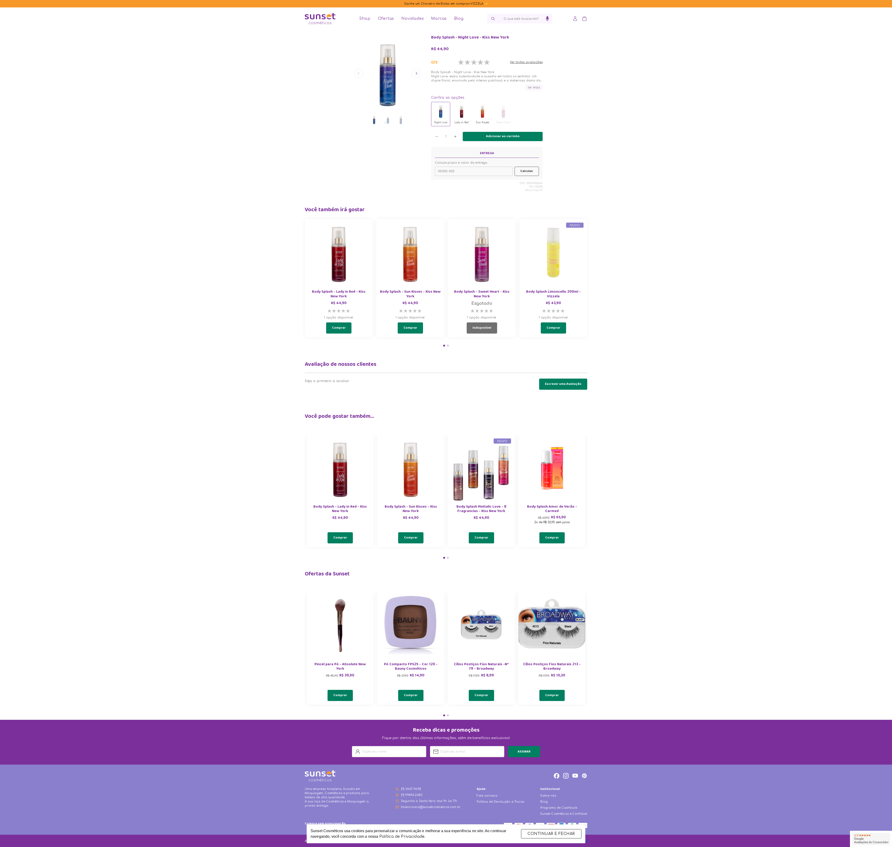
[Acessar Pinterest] (584, 776)
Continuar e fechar (551, 834)
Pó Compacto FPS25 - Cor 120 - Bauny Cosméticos (411, 666)
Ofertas (386, 18)
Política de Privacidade (401, 836)
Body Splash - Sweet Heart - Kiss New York (481, 294)
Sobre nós (548, 795)
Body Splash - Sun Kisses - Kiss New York (410, 294)
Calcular (526, 171)
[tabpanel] (340, 491)
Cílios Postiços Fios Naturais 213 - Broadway (552, 666)
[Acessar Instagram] (566, 776)
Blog (458, 18)
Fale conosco (487, 795)
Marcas (439, 18)
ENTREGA (487, 153)
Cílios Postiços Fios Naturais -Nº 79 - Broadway (481, 666)
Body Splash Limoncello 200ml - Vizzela (553, 294)
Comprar (339, 328)
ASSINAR (524, 752)
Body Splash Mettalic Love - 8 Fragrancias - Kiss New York (481, 509)
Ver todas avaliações (526, 62)
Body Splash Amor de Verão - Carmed (552, 509)
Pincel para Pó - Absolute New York (340, 666)
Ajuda (481, 789)
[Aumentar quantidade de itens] (455, 136)
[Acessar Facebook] (556, 776)
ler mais (534, 87)
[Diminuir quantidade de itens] (437, 136)
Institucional (550, 789)
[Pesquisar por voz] (547, 18)
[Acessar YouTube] (575, 776)
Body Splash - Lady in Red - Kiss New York (338, 294)
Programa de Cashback (558, 807)
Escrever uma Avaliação (563, 384)
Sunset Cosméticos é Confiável (563, 813)
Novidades (412, 18)
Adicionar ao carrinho (503, 136)
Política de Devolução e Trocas (500, 801)
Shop (364, 18)
